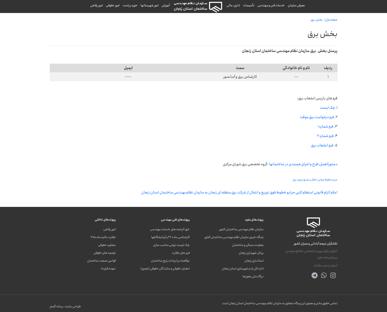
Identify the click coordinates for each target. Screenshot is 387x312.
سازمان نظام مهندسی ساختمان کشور (241, 229)
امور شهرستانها (150, 5)
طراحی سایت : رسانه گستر (65, 306)
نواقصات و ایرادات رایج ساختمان (170, 260)
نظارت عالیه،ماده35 (103, 237)
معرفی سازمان (296, 5)
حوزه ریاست (130, 5)
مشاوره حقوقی (107, 245)
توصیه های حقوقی (104, 253)
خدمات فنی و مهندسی (271, 5)
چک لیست (327, 107)
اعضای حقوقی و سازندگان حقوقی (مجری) (165, 268)
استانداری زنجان (254, 260)
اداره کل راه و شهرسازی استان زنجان (243, 268)
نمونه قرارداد (108, 268)
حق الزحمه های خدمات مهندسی (170, 229)
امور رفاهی (96, 5)
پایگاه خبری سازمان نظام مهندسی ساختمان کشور (234, 237)
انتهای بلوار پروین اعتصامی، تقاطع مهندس (311, 251)
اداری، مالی (233, 5)
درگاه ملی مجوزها (253, 276)
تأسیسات (248, 5)
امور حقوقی (113, 5)
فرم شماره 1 (325, 126)
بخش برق (316, 19)
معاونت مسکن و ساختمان (248, 245)
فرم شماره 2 (325, 136)
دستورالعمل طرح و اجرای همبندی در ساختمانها (303, 164)
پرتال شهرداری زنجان (251, 253)
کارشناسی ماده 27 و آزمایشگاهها (170, 237)
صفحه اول (331, 19)
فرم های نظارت (181, 253)
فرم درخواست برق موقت (317, 117)
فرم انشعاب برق (322, 145)
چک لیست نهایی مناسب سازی (171, 245)
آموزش (166, 5)
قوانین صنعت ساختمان (101, 260)
